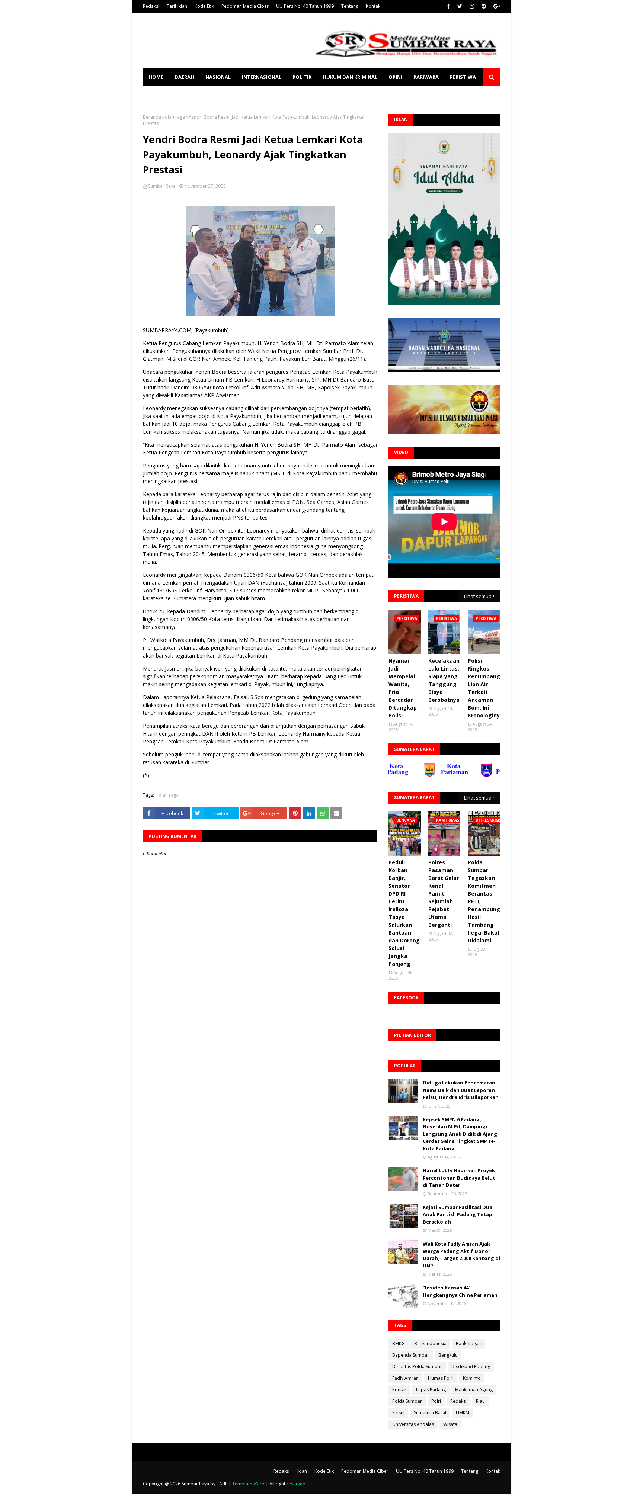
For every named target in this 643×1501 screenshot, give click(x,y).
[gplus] (496, 6)
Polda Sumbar (407, 1401)
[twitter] (459, 6)
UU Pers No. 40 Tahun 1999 (305, 6)
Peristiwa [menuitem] (463, 77)
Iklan (302, 1471)
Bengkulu (448, 1355)
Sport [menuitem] (156, 94)
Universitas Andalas (413, 1424)
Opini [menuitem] (395, 77)
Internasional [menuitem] (261, 77)
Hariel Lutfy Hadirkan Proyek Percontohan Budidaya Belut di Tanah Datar (459, 1177)
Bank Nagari (469, 1343)
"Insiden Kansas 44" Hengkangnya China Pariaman (460, 1291)
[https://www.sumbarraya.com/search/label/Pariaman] (418, 775)
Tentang (349, 6)
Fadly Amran (405, 1378)
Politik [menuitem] (301, 77)
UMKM (462, 1413)
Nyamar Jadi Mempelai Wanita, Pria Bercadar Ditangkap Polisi (402, 688)
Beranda (152, 117)
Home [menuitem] (155, 77)
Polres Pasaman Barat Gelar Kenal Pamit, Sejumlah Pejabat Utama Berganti (443, 893)
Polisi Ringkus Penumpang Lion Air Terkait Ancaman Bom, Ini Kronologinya (485, 688)
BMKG (398, 1343)
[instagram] (472, 6)
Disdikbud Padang (470, 1366)
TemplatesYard (248, 1484)
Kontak (373, 6)
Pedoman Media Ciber (245, 6)
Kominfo (472, 1378)
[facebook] (448, 6)
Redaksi (151, 6)
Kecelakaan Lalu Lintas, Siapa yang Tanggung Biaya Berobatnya (444, 680)
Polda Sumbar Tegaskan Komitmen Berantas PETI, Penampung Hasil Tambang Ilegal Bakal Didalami (484, 901)
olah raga (175, 117)
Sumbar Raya (162, 186)
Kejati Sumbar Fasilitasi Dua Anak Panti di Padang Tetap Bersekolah (457, 1214)
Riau (480, 1401)
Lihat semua (478, 596)
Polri (436, 1401)
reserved (296, 1484)
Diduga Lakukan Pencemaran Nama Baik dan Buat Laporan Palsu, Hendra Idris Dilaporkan (461, 1089)
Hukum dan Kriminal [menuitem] (350, 77)
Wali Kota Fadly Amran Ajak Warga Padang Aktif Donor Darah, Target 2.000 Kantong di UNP (461, 1254)
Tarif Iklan (177, 6)
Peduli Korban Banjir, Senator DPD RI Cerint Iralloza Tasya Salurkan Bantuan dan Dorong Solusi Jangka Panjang (404, 913)
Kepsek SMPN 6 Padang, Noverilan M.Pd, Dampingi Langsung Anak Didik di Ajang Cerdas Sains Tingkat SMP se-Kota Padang (460, 1134)
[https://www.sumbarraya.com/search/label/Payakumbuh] (475, 775)
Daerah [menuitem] (184, 77)
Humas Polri (441, 1378)
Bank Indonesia (430, 1343)
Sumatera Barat (430, 1413)
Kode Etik (204, 6)
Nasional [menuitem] (218, 77)
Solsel (398, 1413)
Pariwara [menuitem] (426, 77)
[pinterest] (484, 6)
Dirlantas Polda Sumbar (417, 1366)
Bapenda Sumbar (410, 1355)
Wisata (450, 1424)
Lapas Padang (431, 1389)
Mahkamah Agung (474, 1389)
